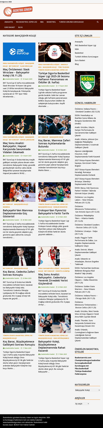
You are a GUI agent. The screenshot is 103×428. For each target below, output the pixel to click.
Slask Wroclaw (26, 66)
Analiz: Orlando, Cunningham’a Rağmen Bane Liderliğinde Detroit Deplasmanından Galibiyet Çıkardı (87, 335)
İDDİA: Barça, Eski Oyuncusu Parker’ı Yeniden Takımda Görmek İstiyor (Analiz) (87, 191)
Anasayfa (9, 22)
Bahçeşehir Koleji (50, 67)
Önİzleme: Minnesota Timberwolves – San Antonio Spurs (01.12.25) (87, 209)
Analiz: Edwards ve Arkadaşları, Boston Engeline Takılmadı (87, 261)
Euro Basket (10, 27)
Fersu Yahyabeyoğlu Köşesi (13, 63)
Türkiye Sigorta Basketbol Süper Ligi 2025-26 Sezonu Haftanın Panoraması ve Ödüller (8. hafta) (54, 77)
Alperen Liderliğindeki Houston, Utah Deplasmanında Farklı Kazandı (87, 154)
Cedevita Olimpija (63, 271)
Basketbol (51, 22)
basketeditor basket (12, 79)
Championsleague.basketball (88, 360)
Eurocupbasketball (83, 363)
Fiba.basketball (82, 368)
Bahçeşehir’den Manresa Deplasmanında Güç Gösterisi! (18, 213)
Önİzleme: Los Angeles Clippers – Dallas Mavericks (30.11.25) (86, 280)
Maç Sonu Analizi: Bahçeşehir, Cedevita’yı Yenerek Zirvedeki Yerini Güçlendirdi (53, 279)
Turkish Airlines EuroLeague (71, 22)
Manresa (6, 207)
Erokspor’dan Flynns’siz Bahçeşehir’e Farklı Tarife (53, 212)
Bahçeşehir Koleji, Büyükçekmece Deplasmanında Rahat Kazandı (51, 346)
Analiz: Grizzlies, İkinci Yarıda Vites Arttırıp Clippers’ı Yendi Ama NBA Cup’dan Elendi (87, 314)
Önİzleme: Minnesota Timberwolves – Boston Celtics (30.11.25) (86, 305)
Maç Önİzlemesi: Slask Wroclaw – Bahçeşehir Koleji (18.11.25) (16, 72)
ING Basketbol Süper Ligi (26, 22)
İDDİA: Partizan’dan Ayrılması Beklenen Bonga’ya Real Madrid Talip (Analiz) (87, 271)
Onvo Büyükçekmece (61, 338)
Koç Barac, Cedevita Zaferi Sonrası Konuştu (19, 273)
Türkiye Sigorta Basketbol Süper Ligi (53, 70)
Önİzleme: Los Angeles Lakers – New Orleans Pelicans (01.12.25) (84, 200)
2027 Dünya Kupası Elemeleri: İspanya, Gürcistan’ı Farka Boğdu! (87, 163)
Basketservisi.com (83, 357)
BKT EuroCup (14, 66)
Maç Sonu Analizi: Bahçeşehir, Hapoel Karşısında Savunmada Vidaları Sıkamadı (16, 147)
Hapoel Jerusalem (27, 140)
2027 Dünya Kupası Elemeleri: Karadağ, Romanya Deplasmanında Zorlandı (87, 172)
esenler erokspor (60, 207)
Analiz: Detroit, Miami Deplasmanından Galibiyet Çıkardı (86, 252)
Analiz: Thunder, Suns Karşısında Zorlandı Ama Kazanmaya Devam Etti (85, 323)
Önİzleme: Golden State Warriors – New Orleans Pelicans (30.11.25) (85, 289)
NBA (42, 22)
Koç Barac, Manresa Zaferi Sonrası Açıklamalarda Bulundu (54, 143)
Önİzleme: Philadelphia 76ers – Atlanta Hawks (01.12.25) (84, 218)
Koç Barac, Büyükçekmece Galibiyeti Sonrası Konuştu (19, 343)
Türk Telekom (63, 67)
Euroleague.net (82, 366)
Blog (20, 27)
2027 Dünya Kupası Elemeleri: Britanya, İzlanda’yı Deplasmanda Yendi (87, 181)
